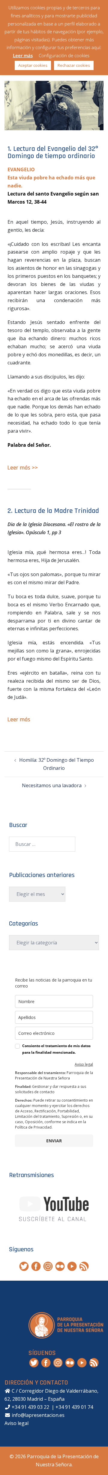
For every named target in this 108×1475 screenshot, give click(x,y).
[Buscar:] (42, 844)
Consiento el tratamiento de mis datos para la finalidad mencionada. (56, 1049)
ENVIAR (54, 1141)
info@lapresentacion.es (37, 1415)
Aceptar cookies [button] (32, 65)
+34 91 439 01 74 (74, 1407)
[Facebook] (36, 1266)
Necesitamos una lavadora (52, 785)
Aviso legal (84, 1064)
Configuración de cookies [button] (64, 55)
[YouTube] (72, 1266)
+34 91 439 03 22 (29, 1407)
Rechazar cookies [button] (74, 65)
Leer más (23, 55)
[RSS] (84, 1266)
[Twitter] (24, 1266)
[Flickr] (60, 1266)
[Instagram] (48, 1266)
